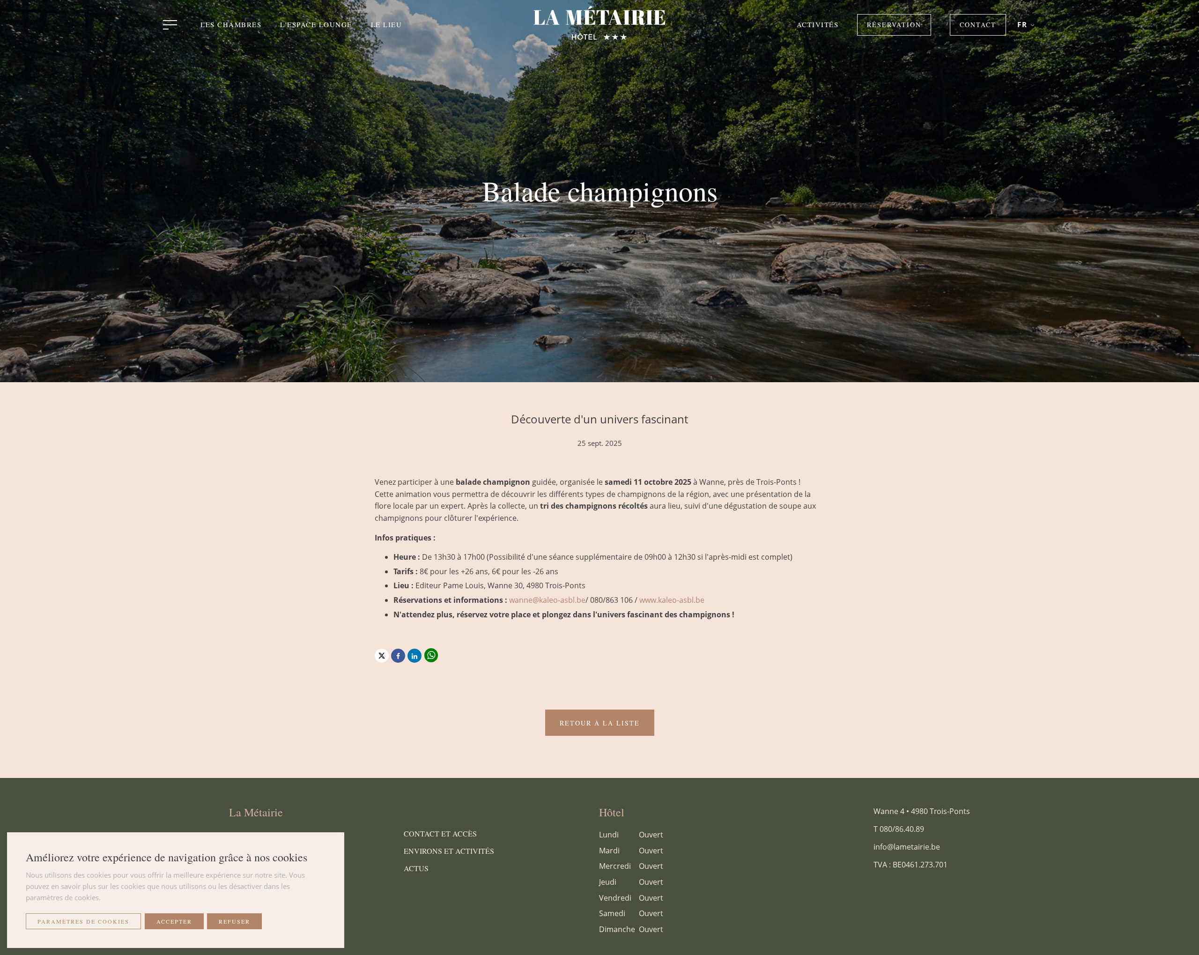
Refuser (234, 921)
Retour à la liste (600, 722)
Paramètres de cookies (83, 921)
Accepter (174, 921)
